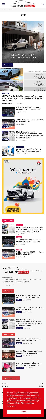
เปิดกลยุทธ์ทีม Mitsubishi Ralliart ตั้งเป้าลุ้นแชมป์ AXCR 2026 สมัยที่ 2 (29, 352)
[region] (23, 186)
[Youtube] (12, 285)
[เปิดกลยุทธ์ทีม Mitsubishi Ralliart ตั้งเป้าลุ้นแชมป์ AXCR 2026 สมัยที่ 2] (8, 355)
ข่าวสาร (5, 127)
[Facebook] (3, 285)
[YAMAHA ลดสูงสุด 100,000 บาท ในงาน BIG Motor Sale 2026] (8, 124)
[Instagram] (6, 285)
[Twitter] (9, 285)
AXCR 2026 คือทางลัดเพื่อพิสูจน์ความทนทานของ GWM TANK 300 (29, 340)
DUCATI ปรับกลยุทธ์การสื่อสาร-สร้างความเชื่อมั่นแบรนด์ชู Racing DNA (29, 364)
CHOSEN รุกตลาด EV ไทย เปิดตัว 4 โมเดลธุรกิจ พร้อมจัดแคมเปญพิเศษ (28, 150)
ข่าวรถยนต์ (5, 93)
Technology (20, 146)
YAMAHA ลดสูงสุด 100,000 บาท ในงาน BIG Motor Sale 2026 (29, 121)
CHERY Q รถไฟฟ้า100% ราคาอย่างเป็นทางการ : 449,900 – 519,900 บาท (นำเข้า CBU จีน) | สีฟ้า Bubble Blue (22, 98)
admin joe (19, 153)
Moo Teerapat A (7, 103)
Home (3, 10)
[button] (23, 186)
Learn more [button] (11, 406)
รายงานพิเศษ (20, 367)
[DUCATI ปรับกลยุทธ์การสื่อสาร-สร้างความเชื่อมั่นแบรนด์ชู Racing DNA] (8, 367)
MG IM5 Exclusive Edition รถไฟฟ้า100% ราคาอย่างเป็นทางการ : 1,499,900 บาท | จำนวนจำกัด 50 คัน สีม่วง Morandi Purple (29, 135)
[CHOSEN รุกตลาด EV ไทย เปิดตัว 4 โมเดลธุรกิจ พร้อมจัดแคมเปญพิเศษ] (8, 151)
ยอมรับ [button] (24, 412)
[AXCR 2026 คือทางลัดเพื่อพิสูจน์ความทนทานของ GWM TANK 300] (8, 343)
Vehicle (5, 115)
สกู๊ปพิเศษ (19, 343)
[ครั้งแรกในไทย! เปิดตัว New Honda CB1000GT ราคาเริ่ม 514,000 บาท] (8, 112)
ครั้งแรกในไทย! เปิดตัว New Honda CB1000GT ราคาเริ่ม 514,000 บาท (28, 108)
